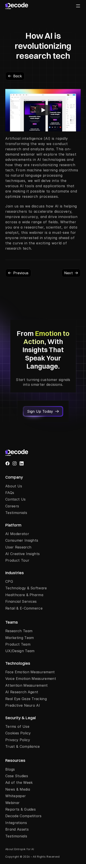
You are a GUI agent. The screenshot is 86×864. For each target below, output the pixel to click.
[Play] (43, 110)
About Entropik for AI (19, 849)
